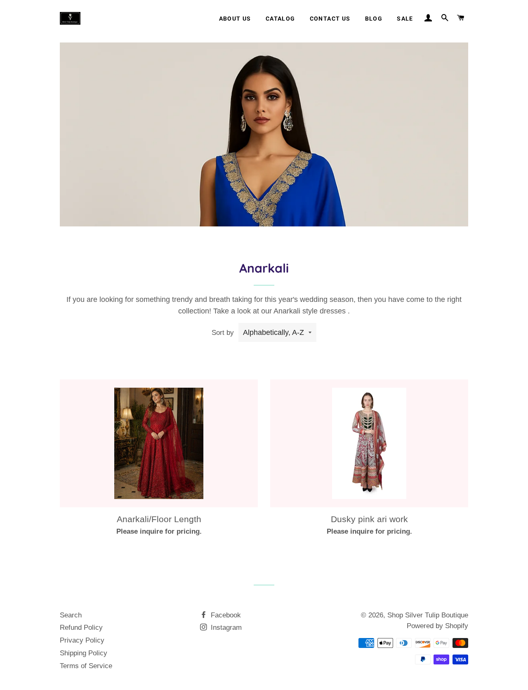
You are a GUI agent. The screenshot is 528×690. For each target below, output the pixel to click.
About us (235, 18)
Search (71, 615)
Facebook (225, 615)
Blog (374, 18)
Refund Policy (81, 627)
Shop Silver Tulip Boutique (427, 615)
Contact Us (330, 18)
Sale (405, 18)
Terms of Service (86, 666)
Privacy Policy (82, 640)
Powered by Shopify (437, 626)
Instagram (225, 627)
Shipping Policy (83, 653)
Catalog (280, 18)
